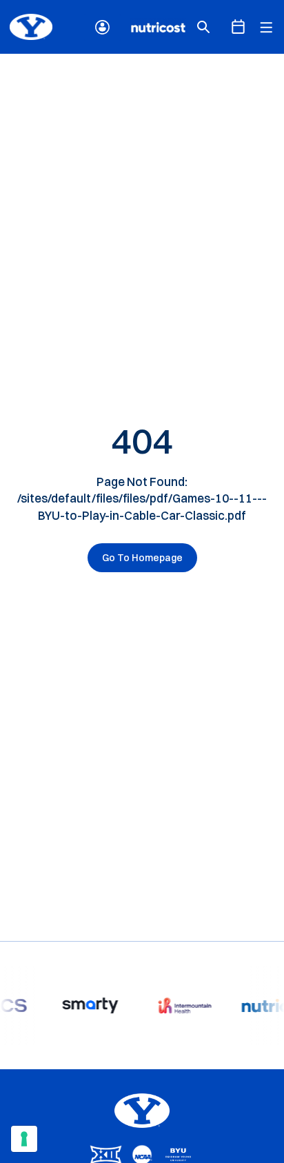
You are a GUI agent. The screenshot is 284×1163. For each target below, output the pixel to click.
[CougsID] (102, 27)
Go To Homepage (142, 558)
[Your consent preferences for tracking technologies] (24, 1139)
